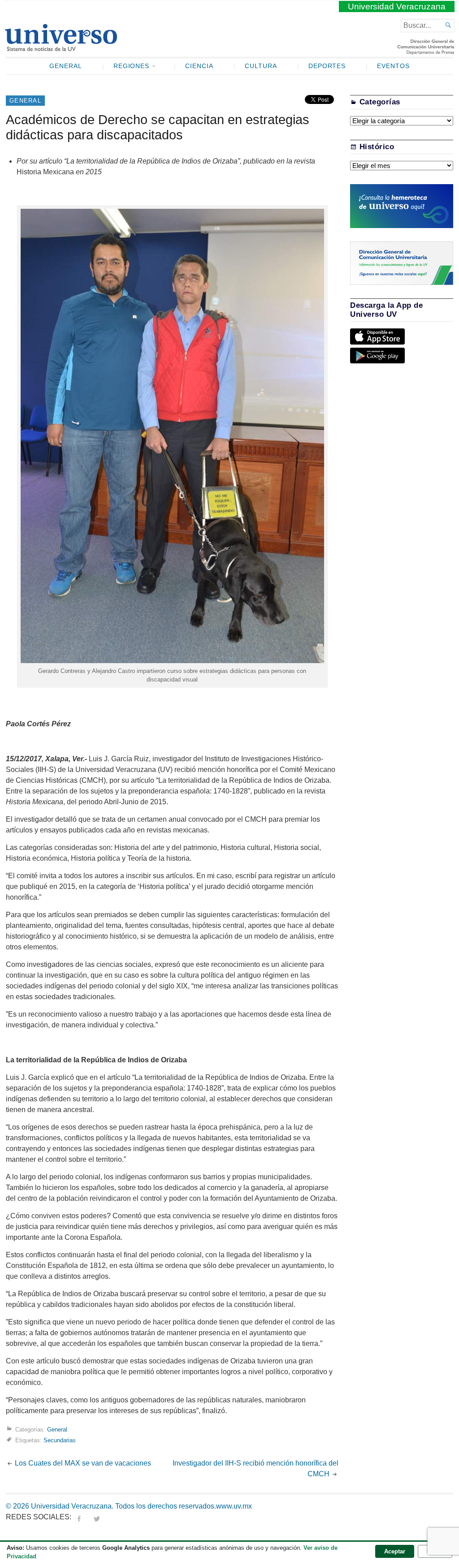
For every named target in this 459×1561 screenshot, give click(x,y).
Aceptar (394, 1551)
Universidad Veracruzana (397, 6)
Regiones (131, 66)
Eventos (393, 66)
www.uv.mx (234, 1506)
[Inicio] (60, 47)
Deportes (327, 66)
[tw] (97, 1517)
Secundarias (59, 1439)
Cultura (261, 66)
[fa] (79, 1517)
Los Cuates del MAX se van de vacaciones (83, 1463)
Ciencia (199, 66)
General (65, 66)
